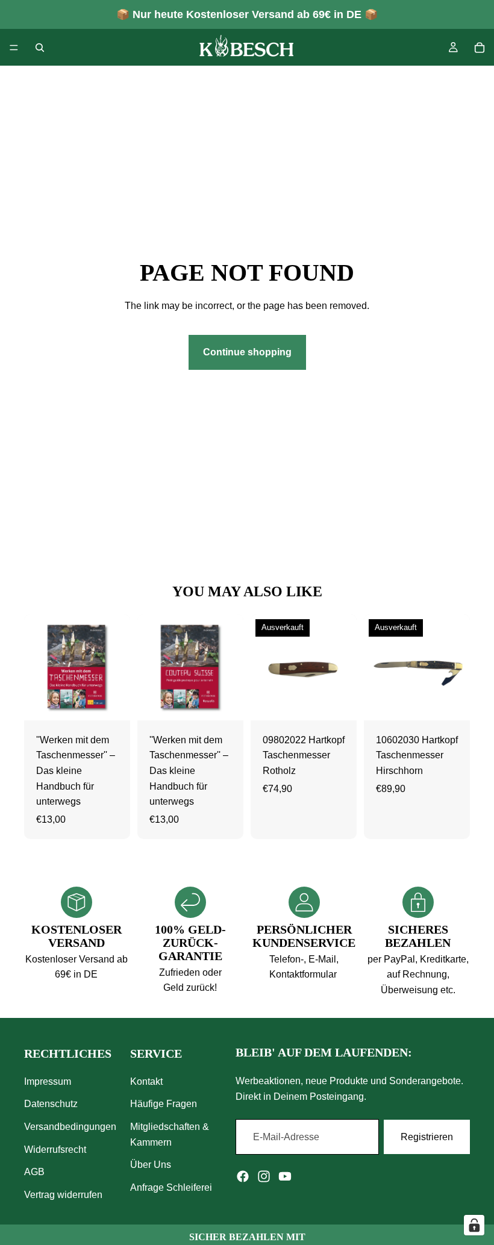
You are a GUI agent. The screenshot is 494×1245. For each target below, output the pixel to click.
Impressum (47, 1081)
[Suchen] (40, 47)
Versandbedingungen (70, 1127)
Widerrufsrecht (55, 1149)
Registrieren (427, 1137)
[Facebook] (243, 1176)
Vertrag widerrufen (63, 1195)
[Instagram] (264, 1176)
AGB (34, 1172)
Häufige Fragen (163, 1104)
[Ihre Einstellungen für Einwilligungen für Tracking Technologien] (474, 1225)
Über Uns (150, 1164)
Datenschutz (51, 1104)
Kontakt (146, 1081)
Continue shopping (247, 352)
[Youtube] (285, 1176)
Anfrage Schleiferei (171, 1187)
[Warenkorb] (479, 47)
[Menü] (14, 47)
